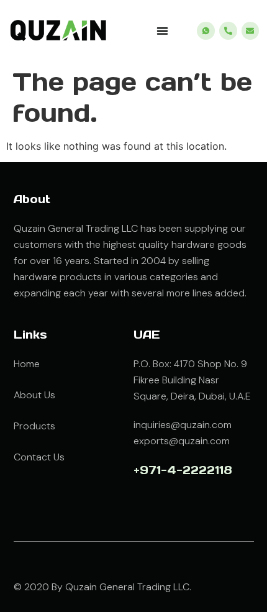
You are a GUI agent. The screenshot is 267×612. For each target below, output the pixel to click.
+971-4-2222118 (183, 470)
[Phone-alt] (228, 31)
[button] (162, 31)
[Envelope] (251, 31)
